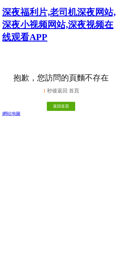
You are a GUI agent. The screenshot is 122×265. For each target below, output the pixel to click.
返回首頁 (61, 106)
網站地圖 (11, 113)
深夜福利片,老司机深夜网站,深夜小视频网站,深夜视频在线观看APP (59, 24)
